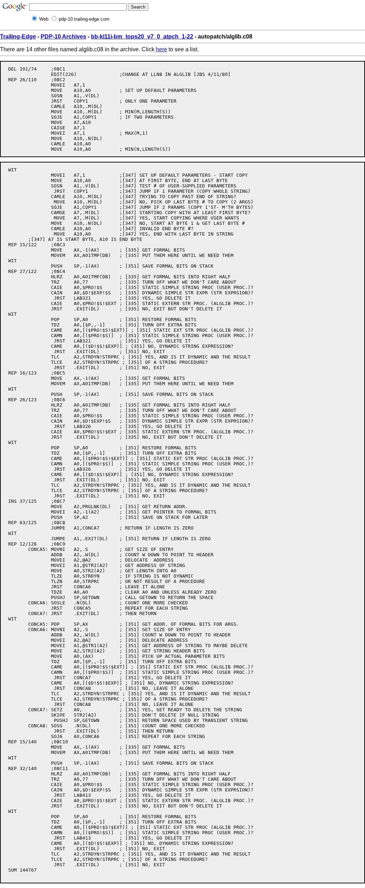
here (161, 49)
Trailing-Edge (18, 36)
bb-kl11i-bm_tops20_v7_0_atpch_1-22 (142, 36)
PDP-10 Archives (63, 36)
